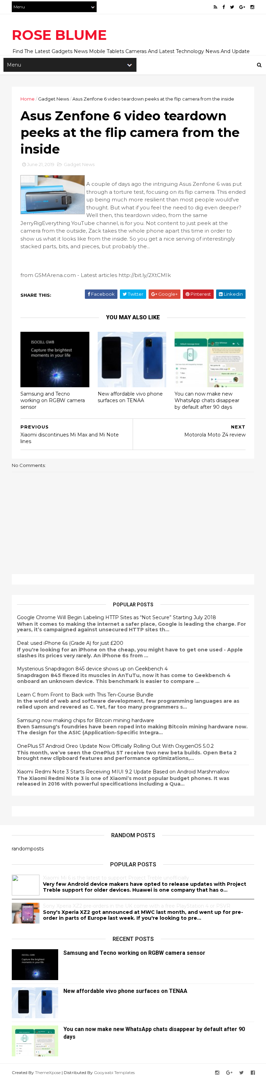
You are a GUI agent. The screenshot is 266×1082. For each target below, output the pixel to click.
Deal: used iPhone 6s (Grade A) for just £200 (70, 643)
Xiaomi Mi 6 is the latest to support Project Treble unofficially (116, 878)
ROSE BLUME (59, 34)
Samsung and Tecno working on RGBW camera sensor (52, 400)
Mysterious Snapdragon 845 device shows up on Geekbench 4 (92, 669)
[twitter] (232, 7)
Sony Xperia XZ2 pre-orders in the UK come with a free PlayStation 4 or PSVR (136, 906)
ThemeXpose (48, 1072)
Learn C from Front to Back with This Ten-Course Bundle (85, 695)
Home (27, 99)
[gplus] (242, 7)
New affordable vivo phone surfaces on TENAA (130, 397)
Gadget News (53, 99)
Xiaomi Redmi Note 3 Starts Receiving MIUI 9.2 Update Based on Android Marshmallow (123, 772)
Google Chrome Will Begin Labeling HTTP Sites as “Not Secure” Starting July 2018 (116, 617)
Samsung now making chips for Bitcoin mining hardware (85, 720)
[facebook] (223, 7)
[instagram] (252, 7)
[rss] (215, 7)
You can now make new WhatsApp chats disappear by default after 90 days (207, 400)
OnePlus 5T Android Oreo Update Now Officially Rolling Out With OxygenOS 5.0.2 (115, 746)
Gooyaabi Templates (114, 1072)
